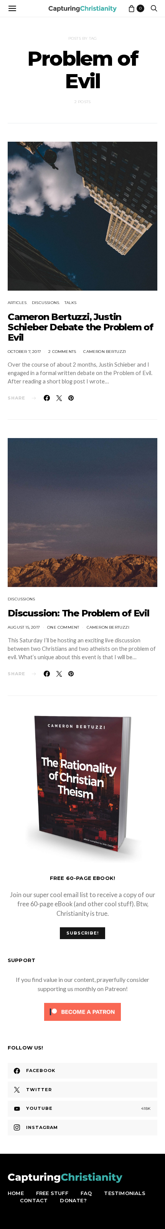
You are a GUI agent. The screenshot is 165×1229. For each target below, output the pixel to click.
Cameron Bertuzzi (104, 351)
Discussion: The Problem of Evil (78, 613)
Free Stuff (52, 1193)
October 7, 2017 (24, 351)
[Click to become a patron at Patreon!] (82, 1011)
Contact (34, 1200)
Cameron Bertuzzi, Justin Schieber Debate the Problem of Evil (80, 327)
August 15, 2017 (24, 627)
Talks (70, 302)
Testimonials (124, 1193)
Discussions (45, 302)
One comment (63, 627)
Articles (17, 302)
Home (16, 1193)
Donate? (73, 1200)
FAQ (86, 1193)
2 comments (62, 351)
